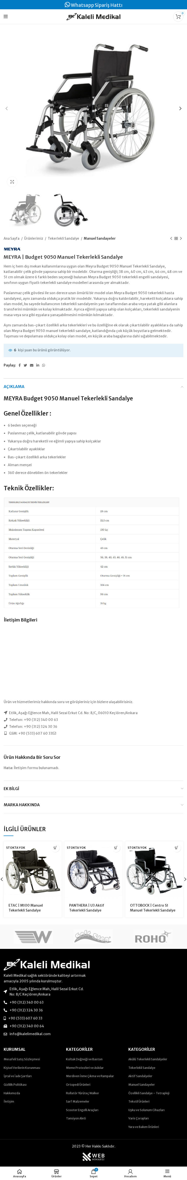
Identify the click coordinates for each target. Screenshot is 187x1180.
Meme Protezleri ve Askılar (85, 1068)
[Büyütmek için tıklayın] (12, 182)
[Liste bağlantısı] (47, 991)
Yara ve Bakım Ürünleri (143, 1127)
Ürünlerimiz (34, 238)
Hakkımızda (12, 1093)
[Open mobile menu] (5, 16)
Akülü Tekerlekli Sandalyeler (147, 1059)
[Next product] (180, 238)
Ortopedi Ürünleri (78, 1084)
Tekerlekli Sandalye (64, 238)
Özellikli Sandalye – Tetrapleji (148, 1093)
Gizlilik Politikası (15, 1084)
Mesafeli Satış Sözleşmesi (22, 1059)
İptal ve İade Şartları (18, 1076)
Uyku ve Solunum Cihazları (146, 1110)
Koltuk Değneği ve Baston (84, 1059)
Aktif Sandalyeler (140, 1076)
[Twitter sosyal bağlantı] (25, 365)
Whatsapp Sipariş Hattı (96, 5)
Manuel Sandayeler (100, 238)
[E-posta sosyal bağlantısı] (31, 365)
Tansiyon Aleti (76, 1118)
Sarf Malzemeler (77, 1101)
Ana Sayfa (12, 238)
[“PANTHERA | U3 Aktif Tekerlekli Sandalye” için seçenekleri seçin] (116, 848)
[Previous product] (171, 238)
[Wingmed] (33, 936)
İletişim (9, 1101)
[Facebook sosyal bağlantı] (19, 365)
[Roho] (153, 936)
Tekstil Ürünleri (139, 1101)
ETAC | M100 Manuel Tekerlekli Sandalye (26, 907)
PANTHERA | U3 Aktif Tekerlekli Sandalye (86, 907)
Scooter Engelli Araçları (82, 1110)
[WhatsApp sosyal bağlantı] (44, 365)
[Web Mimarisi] (93, 1156)
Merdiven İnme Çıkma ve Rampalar (90, 1076)
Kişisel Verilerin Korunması (22, 1068)
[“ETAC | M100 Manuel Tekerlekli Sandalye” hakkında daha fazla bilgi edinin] (55, 848)
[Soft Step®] (93, 936)
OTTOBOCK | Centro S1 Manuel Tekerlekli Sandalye (152, 907)
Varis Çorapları (138, 1118)
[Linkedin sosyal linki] (38, 365)
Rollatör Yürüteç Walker (82, 1093)
